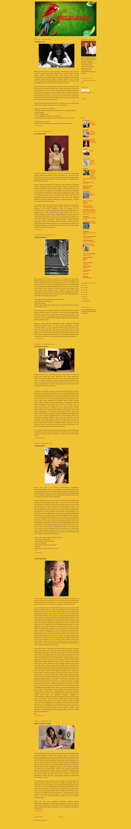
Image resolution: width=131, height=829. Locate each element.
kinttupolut (85, 130)
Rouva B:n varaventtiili (89, 253)
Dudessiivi (85, 168)
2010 (84, 294)
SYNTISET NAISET (41, 346)
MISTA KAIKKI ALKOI (42, 723)
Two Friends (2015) (87, 238)
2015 (84, 285)
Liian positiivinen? (87, 255)
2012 (84, 290)
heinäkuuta (85, 301)
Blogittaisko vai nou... (88, 182)
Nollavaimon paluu (88, 240)
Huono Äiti (85, 274)
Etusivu (61, 817)
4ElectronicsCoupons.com (87, 92)
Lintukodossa (86, 264)
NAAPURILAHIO (40, 559)
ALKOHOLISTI (39, 446)
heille (40, 201)
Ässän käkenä (86, 191)
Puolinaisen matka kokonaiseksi (87, 186)
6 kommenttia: (39, 125)
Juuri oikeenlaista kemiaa (92, 194)
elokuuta (85, 299)
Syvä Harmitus (87, 270)
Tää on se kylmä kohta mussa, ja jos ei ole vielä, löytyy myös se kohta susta (89, 212)
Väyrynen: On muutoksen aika (89, 241)
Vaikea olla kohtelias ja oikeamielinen (93, 123)
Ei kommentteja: (40, 338)
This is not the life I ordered (88, 201)
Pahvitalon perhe (87, 266)
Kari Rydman (86, 120)
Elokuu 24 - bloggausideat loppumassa (93, 133)
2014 (84, 287)
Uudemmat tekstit (38, 817)
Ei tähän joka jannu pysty (88, 207)
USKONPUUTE (39, 42)
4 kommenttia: (39, 552)
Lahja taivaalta (93, 223)
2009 (84, 297)
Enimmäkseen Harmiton (89, 210)
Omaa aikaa (85, 203)
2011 (84, 292)
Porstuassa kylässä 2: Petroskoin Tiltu (92, 162)
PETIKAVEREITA (40, 237)
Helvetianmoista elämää (89, 221)
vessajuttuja (92, 245)
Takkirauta (86, 231)
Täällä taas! (85, 271)
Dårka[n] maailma (87, 206)
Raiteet (91, 150)
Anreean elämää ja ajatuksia (88, 258)
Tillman (85, 149)
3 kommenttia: (39, 229)
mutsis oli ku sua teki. (88, 244)
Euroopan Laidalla (88, 262)
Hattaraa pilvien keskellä (89, 236)
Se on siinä (85, 183)
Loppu (84, 260)
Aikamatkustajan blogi (88, 139)
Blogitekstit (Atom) (42, 820)
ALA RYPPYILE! (40, 134)
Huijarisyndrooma (87, 189)
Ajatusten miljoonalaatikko (87, 276)
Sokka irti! (85, 267)
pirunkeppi (85, 216)
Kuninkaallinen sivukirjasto (93, 141)
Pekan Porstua (86, 159)
